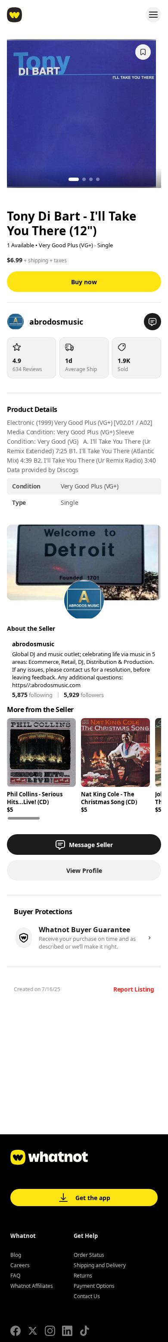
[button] (152, 321)
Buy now (84, 282)
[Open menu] (153, 14)
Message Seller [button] (91, 845)
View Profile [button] (84, 870)
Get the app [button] (92, 1198)
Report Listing (133, 989)
